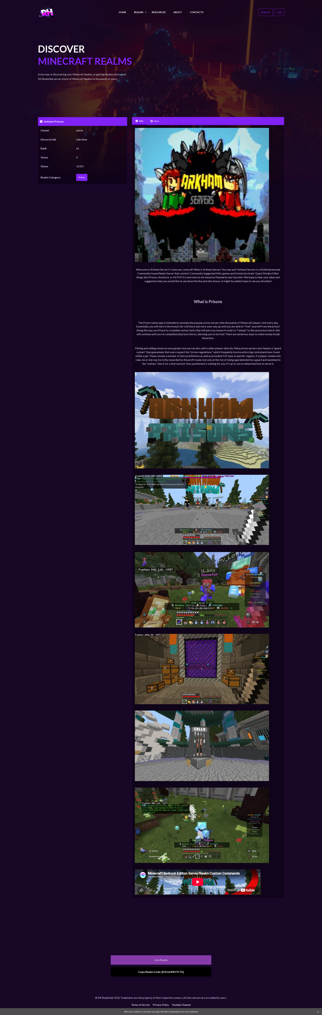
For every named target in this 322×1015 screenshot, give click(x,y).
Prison (82, 177)
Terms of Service (140, 1004)
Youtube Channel (181, 1004)
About (177, 12)
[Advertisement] (208, 67)
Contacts (196, 12)
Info (141, 120)
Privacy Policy (161, 1004)
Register (265, 12)
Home (122, 12)
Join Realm (161, 959)
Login (279, 12)
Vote (156, 121)
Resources (159, 12)
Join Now (81, 139)
